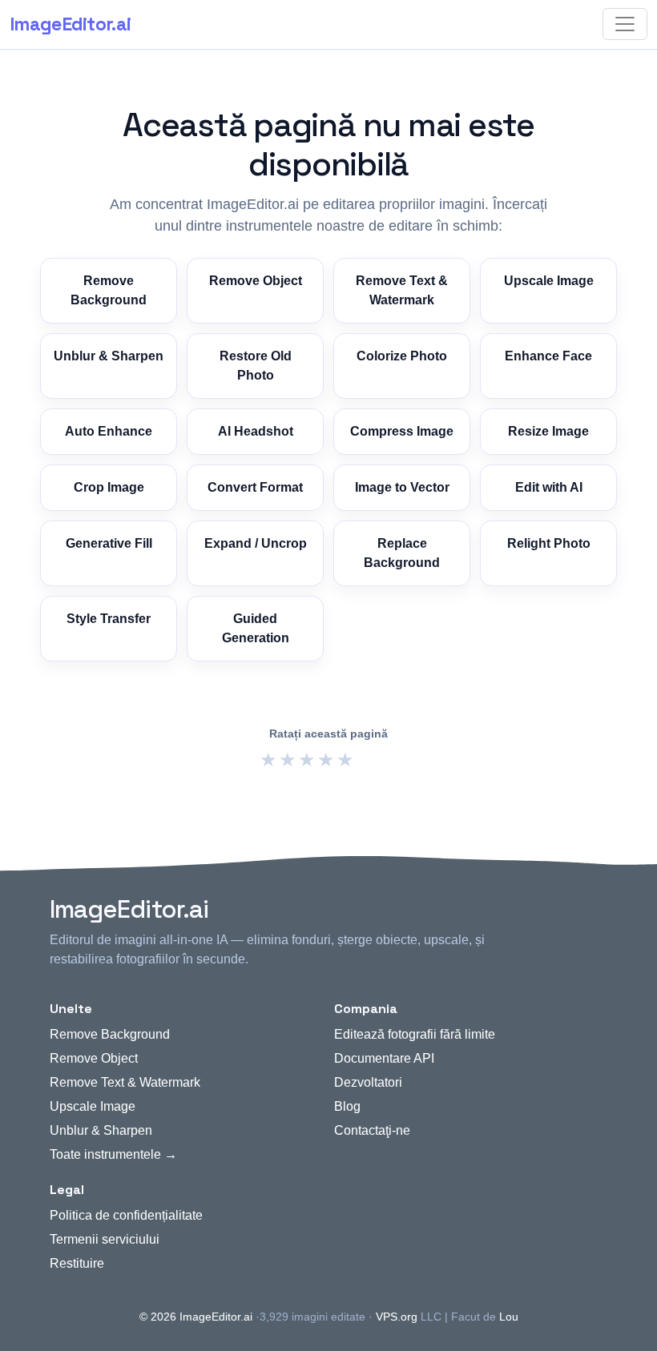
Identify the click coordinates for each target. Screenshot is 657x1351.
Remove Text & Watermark (402, 290)
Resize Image (548, 431)
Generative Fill (109, 543)
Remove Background (109, 290)
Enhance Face (548, 356)
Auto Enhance (108, 431)
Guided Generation (255, 628)
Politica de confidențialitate (126, 1215)
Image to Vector (402, 487)
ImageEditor (70, 24)
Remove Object (255, 280)
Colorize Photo (402, 356)
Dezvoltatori (368, 1082)
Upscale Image (549, 280)
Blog (347, 1106)
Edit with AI (548, 487)
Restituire (77, 1263)
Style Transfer (109, 618)
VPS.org (396, 1316)
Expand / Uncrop (255, 543)
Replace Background (402, 553)
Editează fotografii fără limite (414, 1034)
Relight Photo (548, 543)
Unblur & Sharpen (108, 356)
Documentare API (384, 1058)
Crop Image (109, 487)
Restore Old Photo (256, 365)
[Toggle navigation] (625, 24)
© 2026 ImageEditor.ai (195, 1316)
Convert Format (255, 487)
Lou (508, 1316)
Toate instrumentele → (113, 1154)
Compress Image (401, 431)
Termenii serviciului (104, 1239)
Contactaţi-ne (372, 1130)
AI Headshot (255, 431)
